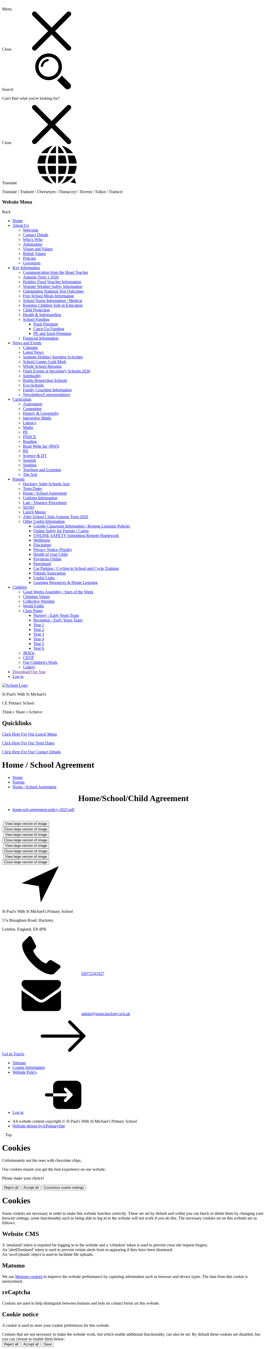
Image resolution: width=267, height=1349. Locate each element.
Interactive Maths (37, 418)
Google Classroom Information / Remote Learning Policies (81, 526)
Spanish (29, 460)
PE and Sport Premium (52, 333)
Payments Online (47, 559)
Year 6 (38, 648)
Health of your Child (50, 554)
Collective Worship (38, 601)
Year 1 (38, 625)
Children (20, 587)
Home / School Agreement (45, 493)
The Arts (30, 474)
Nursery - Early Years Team (56, 615)
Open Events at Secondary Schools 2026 (56, 371)
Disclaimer (42, 545)
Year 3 (38, 634)
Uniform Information (40, 498)
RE (25, 451)
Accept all (31, 1188)
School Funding (36, 319)
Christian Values (36, 596)
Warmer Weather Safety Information (52, 286)
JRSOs (28, 653)
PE (25, 432)
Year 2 (38, 629)
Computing (32, 408)
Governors (31, 263)
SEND (28, 507)
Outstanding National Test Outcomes (53, 291)
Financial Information (40, 338)
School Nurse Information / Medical (52, 300)
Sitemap (19, 1063)
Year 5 (38, 643)
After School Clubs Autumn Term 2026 (55, 516)
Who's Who (33, 239)
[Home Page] (15, 685)
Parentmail (42, 563)
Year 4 (38, 639)
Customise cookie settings (64, 1188)
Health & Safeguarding (42, 314)
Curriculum (22, 399)
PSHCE (29, 437)
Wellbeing (41, 540)
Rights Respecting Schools (45, 380)
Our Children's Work (40, 662)
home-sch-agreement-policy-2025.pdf (43, 809)
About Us (21, 225)
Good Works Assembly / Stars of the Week (58, 592)
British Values (34, 253)
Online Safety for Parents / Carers (61, 531)
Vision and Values (38, 249)
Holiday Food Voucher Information (52, 282)
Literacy (30, 423)
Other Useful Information (44, 521)
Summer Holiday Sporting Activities (53, 357)
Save (48, 1344)
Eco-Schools (33, 385)
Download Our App (29, 672)
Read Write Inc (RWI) (41, 446)
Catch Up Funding (48, 329)
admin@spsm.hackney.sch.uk (105, 1013)
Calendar (30, 347)
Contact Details (35, 235)
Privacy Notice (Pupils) (52, 549)
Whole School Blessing (42, 366)
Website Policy (25, 1072)
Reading (30, 441)
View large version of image (26, 824)
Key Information (26, 267)
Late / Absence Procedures (45, 502)
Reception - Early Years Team (57, 620)
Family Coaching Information (47, 390)
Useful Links (44, 578)
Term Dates (32, 488)
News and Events (27, 343)
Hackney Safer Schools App (46, 484)
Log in (18, 676)
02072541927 (92, 973)
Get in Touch (13, 1054)
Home (18, 220)
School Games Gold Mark (44, 361)
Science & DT (35, 455)
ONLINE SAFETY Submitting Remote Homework (76, 535)
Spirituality (32, 376)
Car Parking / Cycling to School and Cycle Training (76, 568)
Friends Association (49, 573)
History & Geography (41, 413)
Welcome (30, 230)
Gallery (29, 667)
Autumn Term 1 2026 (41, 277)
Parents (19, 479)
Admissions (32, 244)
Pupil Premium (45, 324)
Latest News (33, 352)
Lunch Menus (34, 512)
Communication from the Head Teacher (55, 272)
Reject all (11, 1188)
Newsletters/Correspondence (46, 394)
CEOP (28, 657)
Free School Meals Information (48, 296)
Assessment (32, 404)
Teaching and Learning (42, 470)
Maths (28, 427)
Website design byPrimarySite (39, 1126)
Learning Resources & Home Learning (65, 582)
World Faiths (33, 606)
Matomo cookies (29, 1276)
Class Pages (33, 610)
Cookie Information (29, 1067)
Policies (29, 258)
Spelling (30, 465)
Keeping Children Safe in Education (53, 305)
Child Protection (36, 310)
